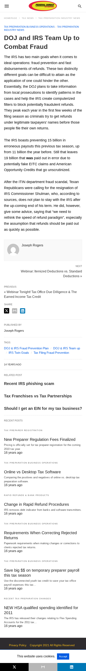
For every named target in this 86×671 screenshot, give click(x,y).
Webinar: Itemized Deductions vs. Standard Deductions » (51, 273)
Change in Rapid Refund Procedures (36, 504)
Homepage (10, 18)
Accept (63, 656)
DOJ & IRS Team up (66, 348)
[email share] (14, 310)
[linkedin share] (22, 310)
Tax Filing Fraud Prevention (51, 352)
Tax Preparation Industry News (59, 18)
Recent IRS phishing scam (29, 383)
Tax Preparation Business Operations (29, 26)
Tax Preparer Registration (23, 430)
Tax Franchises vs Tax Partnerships (38, 396)
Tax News (28, 18)
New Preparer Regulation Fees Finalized (39, 439)
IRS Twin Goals (19, 352)
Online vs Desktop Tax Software (32, 472)
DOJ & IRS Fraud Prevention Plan (26, 348)
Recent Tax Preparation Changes (27, 598)
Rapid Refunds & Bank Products (26, 495)
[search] (79, 6)
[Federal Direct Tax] (43, 6)
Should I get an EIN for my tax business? (43, 408)
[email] (43, 667)
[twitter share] (6, 310)
